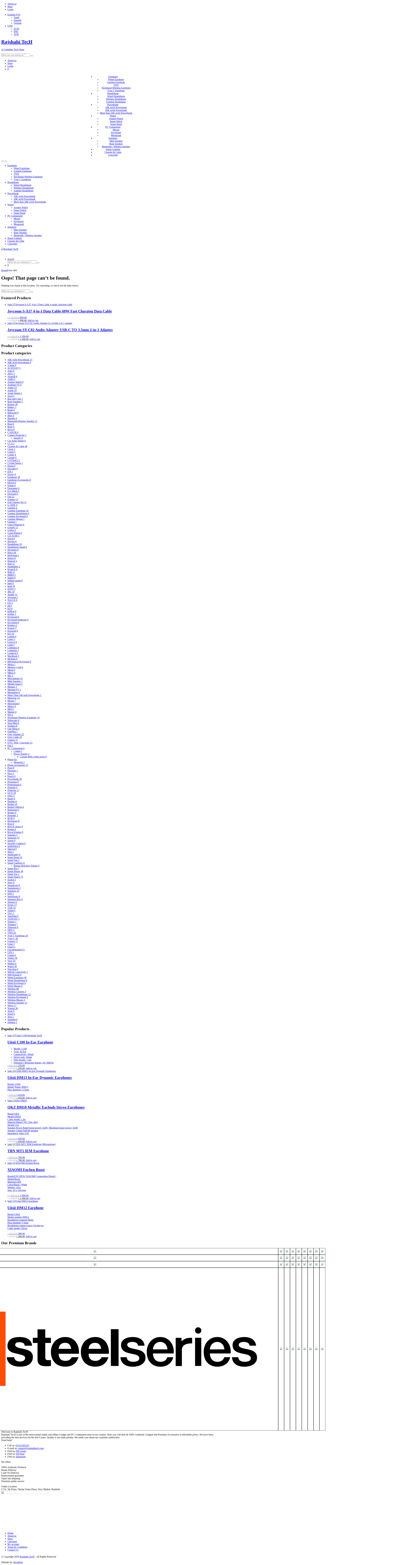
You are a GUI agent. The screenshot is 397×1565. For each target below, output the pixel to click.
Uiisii (11, 944)
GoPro (11, 530)
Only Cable (14, 737)
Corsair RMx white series (33, 756)
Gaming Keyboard (17, 516)
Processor (13, 782)
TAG (10, 913)
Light (11, 645)
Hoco (11, 552)
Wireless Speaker (17, 1002)
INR (16, 31)
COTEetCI (13, 460)
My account (13, 1544)
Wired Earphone (116, 79)
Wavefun (12, 969)
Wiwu (11, 1005)
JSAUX (12, 600)
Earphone (113, 76)
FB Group (21, 1451)
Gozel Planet (14, 533)
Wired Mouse (14, 986)
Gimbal (12, 522)
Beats (11, 410)
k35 (10, 603)
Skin (10, 851)
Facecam (12, 494)
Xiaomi (12, 1008)
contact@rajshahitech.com (31, 1448)
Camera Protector (16, 435)
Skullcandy (13, 854)
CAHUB (12, 432)
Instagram (20, 1456)
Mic (10, 675)
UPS (10, 952)
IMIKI (11, 575)
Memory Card (15, 667)
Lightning (13, 647)
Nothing (12, 726)
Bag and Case (15, 399)
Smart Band (116, 124)
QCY (11, 793)
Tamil (16, 17)
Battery (11, 407)
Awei (11, 396)
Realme (12, 801)
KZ (10, 633)
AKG (11, 373)
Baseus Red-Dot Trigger (26, 865)
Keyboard (116, 132)
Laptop (11, 636)
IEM (11, 572)
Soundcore (13, 885)
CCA (10, 443)
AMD (11, 379)
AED (16, 34)
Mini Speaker (116, 141)
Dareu (11, 466)
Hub (11, 563)
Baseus (12, 404)
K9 (9, 608)
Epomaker (13, 488)
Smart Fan (13, 860)
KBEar (11, 611)
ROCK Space (15, 826)
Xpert (11, 1014)
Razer (11, 798)
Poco (10, 773)
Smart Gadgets (113, 149)
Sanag (11, 840)
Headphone (113, 93)
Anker (12, 387)
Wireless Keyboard (17, 997)
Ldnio (11, 639)
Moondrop (13, 692)
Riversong (13, 821)
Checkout (12, 1541)
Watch (113, 115)
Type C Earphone (116, 90)
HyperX (12, 569)
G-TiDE (12, 505)
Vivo (11, 961)
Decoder (12, 468)
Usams (11, 955)
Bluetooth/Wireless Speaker (22, 421)
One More (13, 728)
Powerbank (112, 104)
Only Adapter (15, 734)
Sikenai (12, 849)
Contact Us (12, 1550)
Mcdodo (12, 659)
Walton (11, 963)
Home (4, 270)
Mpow (11, 706)
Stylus (12, 905)
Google (12, 527)
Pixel (10, 768)
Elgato (11, 485)
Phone (12, 759)
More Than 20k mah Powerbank (24, 695)
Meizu (11, 664)
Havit (11, 538)
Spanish (17, 20)
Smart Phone (15, 871)
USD (10, 26)
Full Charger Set (17, 502)
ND (10, 714)
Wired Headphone (116, 96)
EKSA (11, 482)
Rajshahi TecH (27, 1556)
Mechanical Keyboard (19, 661)
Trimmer (12, 924)
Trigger (11, 921)
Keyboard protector (17, 619)
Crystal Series (15, 463)
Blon (10, 415)
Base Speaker (116, 143)
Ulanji (11, 947)
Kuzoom (12, 631)
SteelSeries (13, 896)
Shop (10, 6)
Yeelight (12, 1019)
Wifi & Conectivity (17, 972)
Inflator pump (15, 580)
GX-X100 (13, 536)
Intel (10, 583)
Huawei (12, 561)
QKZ (11, 796)
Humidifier (13, 566)
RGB (11, 818)
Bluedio (12, 418)
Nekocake (13, 720)
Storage (12, 902)
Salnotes (12, 835)
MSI (10, 709)
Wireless (13, 988)
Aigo (10, 371)
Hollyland (13, 555)
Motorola (13, 698)
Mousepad (116, 135)
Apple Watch (14, 393)
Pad (10, 745)
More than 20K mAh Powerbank (116, 113)
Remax (11, 812)
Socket (11, 879)
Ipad (11, 586)
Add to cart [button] (32, 320)
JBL (11, 591)
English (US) (13, 14)
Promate (12, 787)
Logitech (12, 653)
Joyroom (12, 597)
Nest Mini (13, 723)
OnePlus (12, 731)
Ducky (11, 474)
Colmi (11, 452)
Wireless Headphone (116, 99)
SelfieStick (13, 846)
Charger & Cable (113, 152)
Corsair (11, 457)
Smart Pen (13, 868)
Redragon (13, 810)
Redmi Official (15, 807)
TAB (11, 907)
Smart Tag (13, 874)
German (18, 23)
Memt (11, 670)
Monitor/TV (14, 689)
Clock (11, 449)
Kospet (11, 628)
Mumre (11, 712)
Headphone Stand (17, 547)
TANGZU (13, 919)
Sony (10, 882)
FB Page (20, 1454)
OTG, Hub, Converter (19, 742)
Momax (12, 686)
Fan (10, 496)
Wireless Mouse (16, 1000)
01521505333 (22, 1445)
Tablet (11, 910)
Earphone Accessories (19, 480)
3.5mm (11, 365)
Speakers (113, 138)
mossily (18, 438)
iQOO (11, 589)
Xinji (10, 1011)
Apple (12, 390)
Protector (13, 790)
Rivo (10, 823)
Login (10, 9)
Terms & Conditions (17, 1547)
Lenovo (12, 642)
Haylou (12, 541)
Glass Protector (15, 524)
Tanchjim (12, 916)
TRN (10, 930)
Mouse (116, 129)
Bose (10, 426)
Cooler (11, 454)
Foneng (12, 499)
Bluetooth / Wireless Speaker (116, 146)
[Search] (32, 55)
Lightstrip (13, 650)
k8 (9, 605)
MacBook (13, 656)
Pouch (11, 776)
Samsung (13, 837)
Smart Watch (116, 121)
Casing (18, 751)
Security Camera (16, 843)
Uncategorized (16, 949)
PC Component (112, 127)
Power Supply (21, 754)
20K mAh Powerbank (116, 110)
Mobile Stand (14, 684)
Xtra (10, 1016)
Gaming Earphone (116, 82)
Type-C (12, 938)
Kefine (11, 614)
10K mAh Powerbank (116, 107)
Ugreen (12, 941)
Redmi (12, 804)
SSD (10, 893)
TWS (116, 85)
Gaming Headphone (116, 102)
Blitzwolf (12, 412)
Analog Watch (116, 118)
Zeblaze (12, 1022)
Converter (113, 155)
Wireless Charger (16, 991)
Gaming (12, 508)
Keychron (13, 622)
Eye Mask (13, 491)
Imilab (11, 577)
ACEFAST (13, 368)
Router (11, 829)
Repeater (12, 815)
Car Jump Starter (16, 440)
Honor (11, 558)
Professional (14, 784)
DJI (10, 471)
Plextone (12, 770)
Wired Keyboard (16, 983)
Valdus (12, 958)
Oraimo (12, 740)
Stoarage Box (15, 899)
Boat (10, 424)
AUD (16, 28)
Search (10, 259)
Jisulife (12, 594)
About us (11, 3)
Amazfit (12, 376)
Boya (11, 429)
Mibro (11, 673)
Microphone (14, 678)
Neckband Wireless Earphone (116, 88)
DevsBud (18, 1562)
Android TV (14, 385)
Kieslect (12, 625)
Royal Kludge (15, 832)
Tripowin (12, 927)
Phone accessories (17, 765)
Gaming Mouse (16, 519)
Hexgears (13, 549)
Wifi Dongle (14, 974)
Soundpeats (14, 888)
